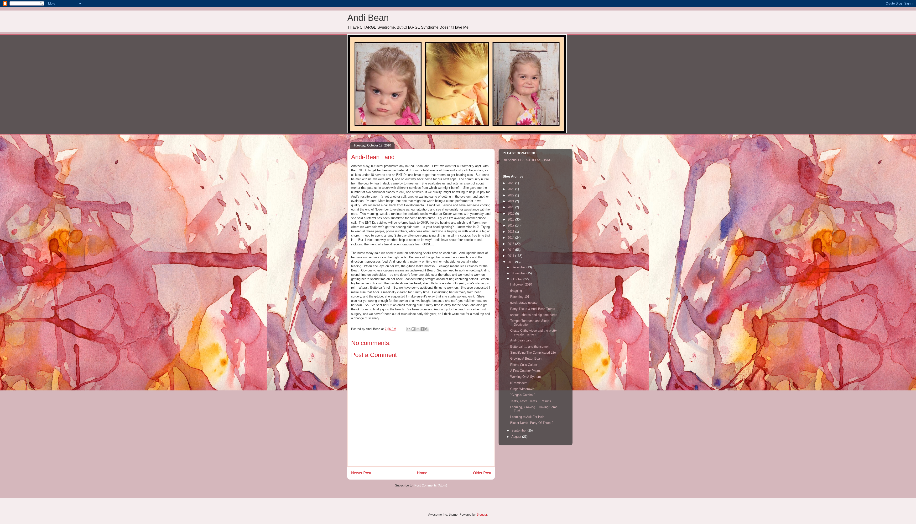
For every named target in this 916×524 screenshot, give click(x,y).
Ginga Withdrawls (522, 389)
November (518, 273)
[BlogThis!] (413, 329)
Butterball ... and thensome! (529, 346)
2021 (511, 201)
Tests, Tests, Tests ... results (530, 401)
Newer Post (361, 473)
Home (422, 473)
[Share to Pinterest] (426, 329)
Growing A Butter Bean (525, 358)
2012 (511, 250)
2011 (511, 256)
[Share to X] (417, 329)
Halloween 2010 (521, 284)
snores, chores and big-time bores (533, 315)
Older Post (482, 473)
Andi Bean (368, 18)
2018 (511, 219)
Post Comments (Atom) (430, 485)
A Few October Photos (525, 371)
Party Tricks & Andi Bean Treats (532, 309)
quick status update (523, 302)
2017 (511, 225)
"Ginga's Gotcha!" (522, 395)
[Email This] (408, 329)
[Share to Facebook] (422, 329)
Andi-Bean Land (521, 340)
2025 (511, 183)
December (518, 267)
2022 (511, 195)
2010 (511, 262)
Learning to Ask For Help (527, 417)
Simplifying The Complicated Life (533, 352)
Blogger (482, 514)
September (519, 430)
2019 (511, 213)
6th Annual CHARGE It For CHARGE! (529, 160)
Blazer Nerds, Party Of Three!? (531, 423)
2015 (511, 231)
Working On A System (525, 376)
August (516, 436)
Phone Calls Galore (523, 365)
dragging (516, 290)
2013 (511, 244)
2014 (511, 237)
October (517, 279)
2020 (511, 207)
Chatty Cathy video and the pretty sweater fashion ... (533, 332)
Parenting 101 (519, 296)
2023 (511, 189)
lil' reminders (518, 383)
